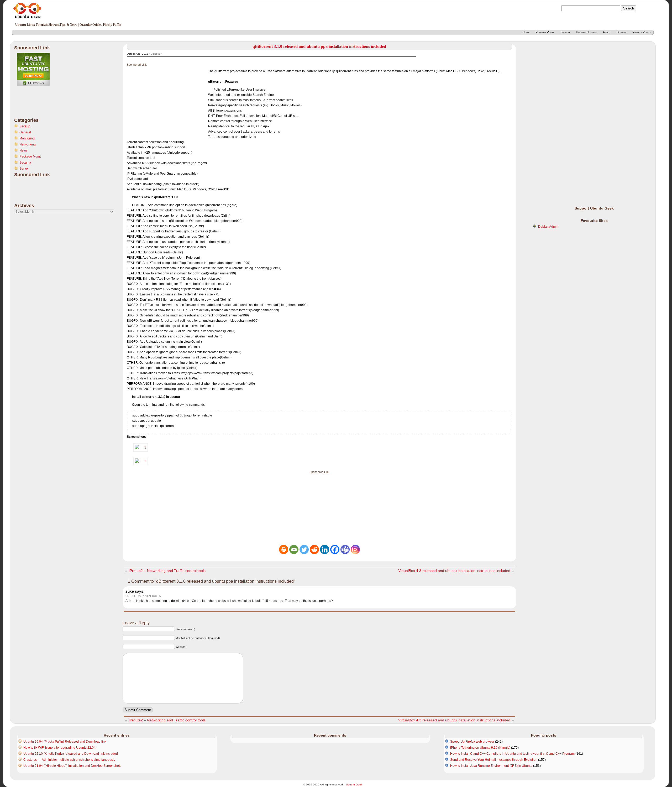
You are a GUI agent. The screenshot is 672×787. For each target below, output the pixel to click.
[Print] (283, 549)
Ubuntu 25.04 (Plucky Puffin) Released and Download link (64, 741)
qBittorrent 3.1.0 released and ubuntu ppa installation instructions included (319, 46)
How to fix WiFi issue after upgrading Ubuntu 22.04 (59, 747)
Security (25, 162)
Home (525, 32)
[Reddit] (314, 549)
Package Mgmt (30, 156)
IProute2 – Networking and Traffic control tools (167, 571)
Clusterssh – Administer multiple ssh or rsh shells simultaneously (69, 760)
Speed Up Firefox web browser (472, 741)
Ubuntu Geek (354, 784)
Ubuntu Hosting (586, 32)
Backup (24, 126)
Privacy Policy (641, 32)
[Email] (293, 549)
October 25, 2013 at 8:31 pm (143, 596)
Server (24, 168)
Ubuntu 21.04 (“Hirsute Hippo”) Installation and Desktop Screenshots (72, 766)
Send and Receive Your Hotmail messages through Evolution (493, 760)
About (607, 32)
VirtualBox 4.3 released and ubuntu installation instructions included (454, 571)
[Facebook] (334, 549)
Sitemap (621, 32)
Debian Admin (548, 226)
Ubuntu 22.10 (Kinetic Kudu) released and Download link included (70, 753)
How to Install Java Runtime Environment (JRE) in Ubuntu (491, 766)
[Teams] (345, 549)
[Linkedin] (324, 549)
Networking (27, 144)
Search (565, 32)
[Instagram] (355, 549)
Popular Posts (545, 32)
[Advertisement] (35, 105)
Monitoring (27, 138)
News (23, 150)
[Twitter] (304, 549)
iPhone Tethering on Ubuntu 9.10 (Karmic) (480, 747)
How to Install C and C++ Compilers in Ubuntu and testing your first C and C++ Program (512, 753)
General (25, 132)
